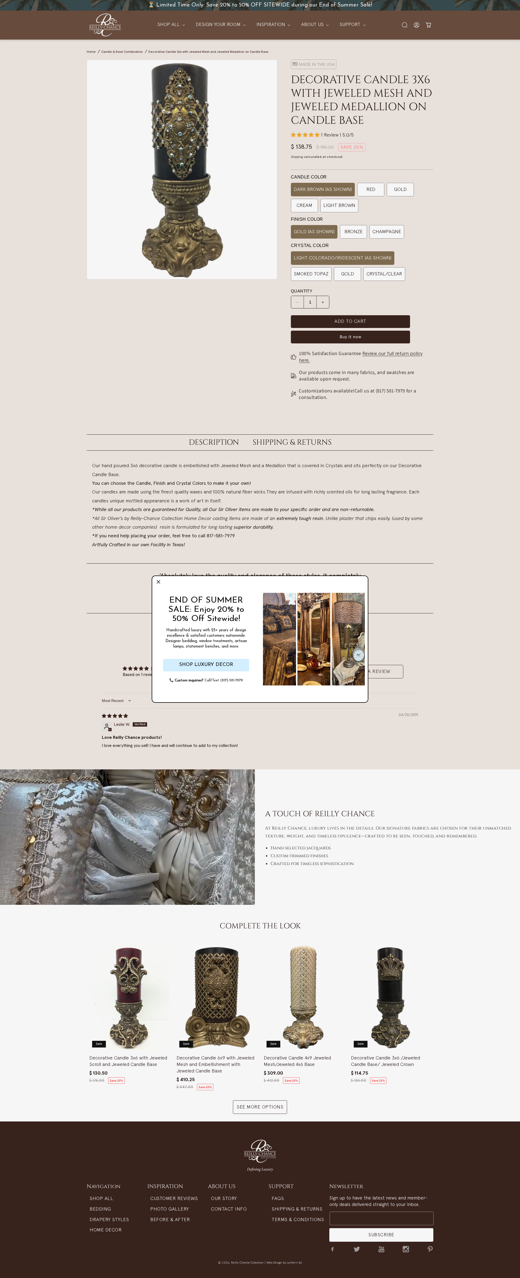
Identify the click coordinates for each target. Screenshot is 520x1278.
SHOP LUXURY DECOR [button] (206, 664)
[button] (158, 582)
